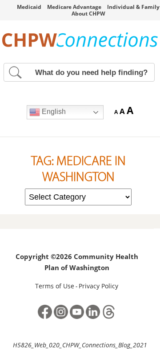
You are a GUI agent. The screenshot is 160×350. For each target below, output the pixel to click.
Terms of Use (54, 286)
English (53, 111)
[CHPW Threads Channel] (109, 318)
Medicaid (29, 7)
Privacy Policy (98, 286)
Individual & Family (133, 7)
